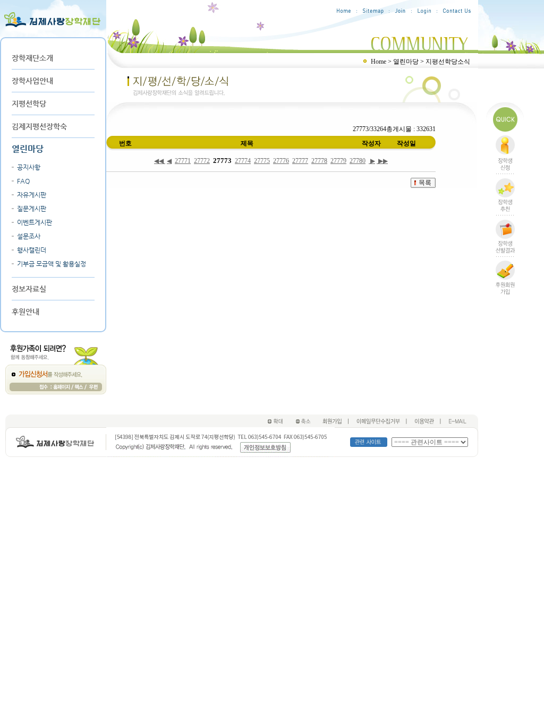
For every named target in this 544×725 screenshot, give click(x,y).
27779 (338, 161)
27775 (262, 161)
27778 (319, 161)
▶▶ (382, 161)
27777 (300, 161)
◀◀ (159, 161)
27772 (202, 161)
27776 (281, 161)
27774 (243, 161)
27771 (183, 161)
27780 (358, 161)
